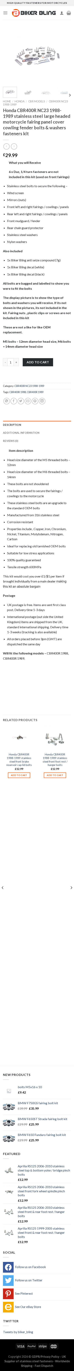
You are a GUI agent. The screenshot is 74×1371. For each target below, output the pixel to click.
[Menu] (5, 13)
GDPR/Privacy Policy (45, 1356)
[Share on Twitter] (21, 401)
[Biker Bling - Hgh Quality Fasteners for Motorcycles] (34, 13)
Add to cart (38, 362)
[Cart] (69, 13)
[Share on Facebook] (13, 401)
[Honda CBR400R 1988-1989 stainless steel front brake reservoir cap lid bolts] (19, 738)
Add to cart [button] (19, 775)
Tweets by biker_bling (18, 1332)
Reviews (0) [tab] (10, 440)
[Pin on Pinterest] (35, 401)
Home (7, 101)
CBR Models (36, 101)
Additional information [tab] (21, 432)
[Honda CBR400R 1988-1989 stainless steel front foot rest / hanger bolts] (55, 738)
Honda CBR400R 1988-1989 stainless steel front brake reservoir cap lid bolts (19, 760)
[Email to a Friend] (28, 401)
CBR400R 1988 (17, 392)
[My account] (62, 13)
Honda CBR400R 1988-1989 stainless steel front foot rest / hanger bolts (55, 760)
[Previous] (9, 55)
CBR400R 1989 (35, 392)
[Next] (64, 55)
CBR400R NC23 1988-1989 (29, 386)
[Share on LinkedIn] (42, 401)
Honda (19, 101)
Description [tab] (12, 424)
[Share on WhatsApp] (6, 401)
